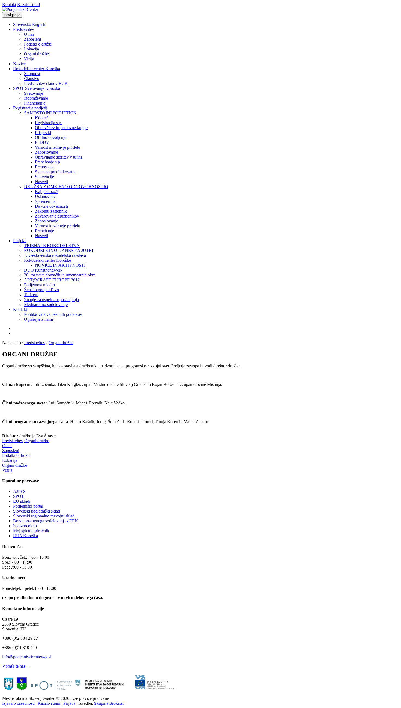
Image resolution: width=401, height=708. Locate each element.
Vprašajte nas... (15, 666)
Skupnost (32, 73)
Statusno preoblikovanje (55, 171)
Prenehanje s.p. (48, 162)
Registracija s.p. (48, 122)
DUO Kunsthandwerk (43, 270)
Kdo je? (42, 117)
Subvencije (44, 176)
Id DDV (42, 142)
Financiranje (34, 103)
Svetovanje (33, 93)
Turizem (31, 294)
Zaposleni (32, 39)
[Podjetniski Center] (20, 9)
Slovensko (22, 24)
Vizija (29, 58)
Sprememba (45, 201)
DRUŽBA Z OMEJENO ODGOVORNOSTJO (66, 186)
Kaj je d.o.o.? (46, 191)
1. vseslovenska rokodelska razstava (55, 255)
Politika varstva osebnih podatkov (53, 314)
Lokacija (31, 49)
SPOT (18, 496)
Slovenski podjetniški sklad (36, 511)
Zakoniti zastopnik (51, 211)
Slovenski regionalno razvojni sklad (43, 516)
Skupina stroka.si (109, 703)
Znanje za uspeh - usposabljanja (51, 299)
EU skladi (21, 501)
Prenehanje (44, 230)
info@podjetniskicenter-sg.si (26, 657)
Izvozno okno (25, 525)
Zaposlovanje (46, 152)
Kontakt (9, 4)
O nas (29, 34)
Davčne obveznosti (51, 206)
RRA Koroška (25, 535)
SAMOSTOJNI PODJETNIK (50, 113)
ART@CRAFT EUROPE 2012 (52, 280)
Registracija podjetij (30, 108)
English (38, 24)
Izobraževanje (36, 98)
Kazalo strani (28, 4)
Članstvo (31, 78)
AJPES (19, 491)
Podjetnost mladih (39, 284)
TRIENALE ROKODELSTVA (52, 245)
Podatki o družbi (38, 44)
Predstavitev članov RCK (46, 83)
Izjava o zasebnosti (18, 703)
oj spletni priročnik (33, 530)
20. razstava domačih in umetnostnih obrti (60, 275)
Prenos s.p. (44, 167)
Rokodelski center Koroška (36, 68)
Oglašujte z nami (38, 319)
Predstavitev (23, 29)
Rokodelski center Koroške (47, 260)
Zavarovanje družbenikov (57, 216)
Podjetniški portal (28, 506)
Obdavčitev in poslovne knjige (61, 127)
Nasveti (41, 181)
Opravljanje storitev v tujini (58, 157)
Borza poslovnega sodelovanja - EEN (45, 521)
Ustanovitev (45, 196)
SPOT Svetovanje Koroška (36, 88)
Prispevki (43, 132)
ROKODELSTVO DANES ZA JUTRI (58, 250)
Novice (19, 63)
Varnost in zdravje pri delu (57, 147)
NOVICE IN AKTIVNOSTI (60, 265)
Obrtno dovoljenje (50, 137)
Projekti (19, 240)
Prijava (69, 703)
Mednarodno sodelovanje (46, 304)
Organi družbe (36, 54)
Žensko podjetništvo (41, 289)
